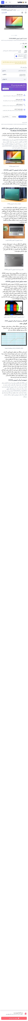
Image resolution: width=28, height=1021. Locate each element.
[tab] (22, 117)
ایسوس (18, 9)
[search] (9, 2)
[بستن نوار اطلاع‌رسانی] (1, 6)
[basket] (6, 2)
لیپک (26, 9)
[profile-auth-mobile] (2, 2)
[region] (14, 22)
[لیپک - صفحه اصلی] (21, 2)
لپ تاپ (22, 9)
